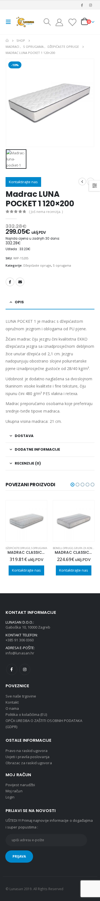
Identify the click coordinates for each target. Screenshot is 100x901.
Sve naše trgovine (21, 696)
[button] (72, 484)
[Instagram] (90, 5)
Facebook (10, 281)
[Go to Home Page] (7, 41)
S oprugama (62, 265)
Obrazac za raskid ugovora (29, 762)
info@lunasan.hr (20, 653)
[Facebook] (82, 5)
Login (10, 797)
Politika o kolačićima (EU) (26, 714)
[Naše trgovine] (72, 22)
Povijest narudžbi (20, 784)
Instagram (24, 669)
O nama (12, 708)
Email (20, 281)
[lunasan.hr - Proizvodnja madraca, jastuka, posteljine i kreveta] (25, 22)
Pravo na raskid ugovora (27, 750)
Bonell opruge (16, 548)
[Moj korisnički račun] (59, 22)
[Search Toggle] (47, 22)
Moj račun (14, 790)
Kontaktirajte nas (23, 181)
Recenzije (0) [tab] (28, 463)
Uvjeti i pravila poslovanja (27, 756)
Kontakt (12, 702)
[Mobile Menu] (10, 22)
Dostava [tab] (24, 435)
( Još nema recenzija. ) (46, 211)
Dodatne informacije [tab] (37, 449)
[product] (26, 521)
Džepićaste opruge (37, 265)
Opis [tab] (19, 302)
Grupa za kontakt (39, 548)
